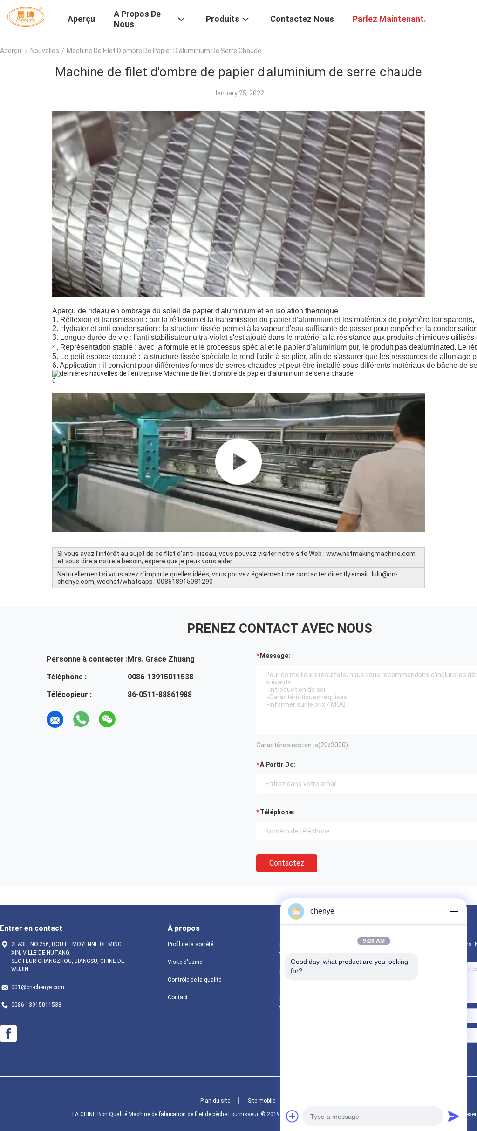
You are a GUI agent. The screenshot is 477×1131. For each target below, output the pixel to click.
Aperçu (10, 50)
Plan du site (215, 1100)
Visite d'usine (185, 962)
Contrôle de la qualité (194, 979)
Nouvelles (44, 50)
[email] (55, 719)
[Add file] (292, 1116)
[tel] (133, 719)
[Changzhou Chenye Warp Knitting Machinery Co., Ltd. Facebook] (8, 1033)
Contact (178, 997)
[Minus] (453, 911)
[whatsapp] (81, 719)
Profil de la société (190, 944)
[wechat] (107, 719)
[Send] (453, 1116)
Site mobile (261, 1100)
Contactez (286, 863)
